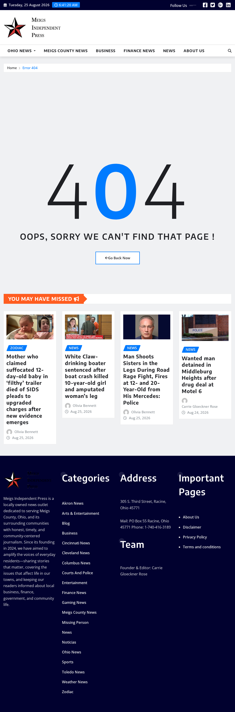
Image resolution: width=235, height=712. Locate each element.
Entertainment (74, 582)
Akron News (73, 503)
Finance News (139, 50)
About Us (194, 50)
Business (105, 50)
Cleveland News (76, 552)
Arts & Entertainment (80, 513)
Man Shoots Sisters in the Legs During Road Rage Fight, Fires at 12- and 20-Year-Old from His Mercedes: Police (146, 379)
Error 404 (30, 67)
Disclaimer (192, 527)
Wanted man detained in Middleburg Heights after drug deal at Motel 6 (199, 374)
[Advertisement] (119, 107)
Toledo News (73, 672)
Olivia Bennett (26, 431)
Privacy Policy (195, 537)
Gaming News (74, 602)
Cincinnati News (76, 543)
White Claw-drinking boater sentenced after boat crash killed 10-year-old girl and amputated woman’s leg (87, 376)
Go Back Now (119, 258)
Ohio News (20, 50)
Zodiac (67, 691)
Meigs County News (66, 50)
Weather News (75, 681)
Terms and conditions (202, 546)
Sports (67, 661)
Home (12, 67)
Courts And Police (77, 572)
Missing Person (75, 622)
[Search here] (230, 50)
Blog (66, 523)
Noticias (69, 642)
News (169, 50)
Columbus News (76, 563)
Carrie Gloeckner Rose (200, 406)
